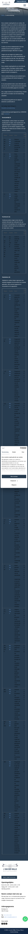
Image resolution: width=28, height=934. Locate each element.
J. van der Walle (12, 930)
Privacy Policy (19, 930)
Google (10, 156)
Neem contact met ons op (9, 877)
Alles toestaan (14, 476)
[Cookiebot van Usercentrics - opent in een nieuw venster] (20, 448)
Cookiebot (6, 114)
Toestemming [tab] (5, 452)
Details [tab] (14, 452)
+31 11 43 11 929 (7, 915)
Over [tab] (23, 452)
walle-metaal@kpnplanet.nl (10, 917)
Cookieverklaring (14, 932)
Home (3, 15)
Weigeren (14, 485)
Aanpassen (13, 480)
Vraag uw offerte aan (21, 1)
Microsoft (10, 297)
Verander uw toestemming (8, 108)
